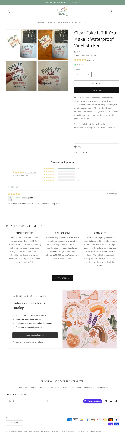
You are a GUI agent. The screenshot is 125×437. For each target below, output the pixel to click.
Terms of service (69, 431)
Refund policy (89, 387)
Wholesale (34, 387)
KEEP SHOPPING (62, 278)
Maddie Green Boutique (18, 431)
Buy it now (96, 90)
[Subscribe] (47, 401)
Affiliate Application (59, 387)
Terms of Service (75, 387)
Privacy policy (56, 431)
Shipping (77, 55)
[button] (8, 11)
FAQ (26, 387)
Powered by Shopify (32, 431)
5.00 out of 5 (30, 172)
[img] (14, 194)
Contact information (95, 431)
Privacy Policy (102, 387)
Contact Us (44, 387)
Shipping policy (81, 431)
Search (19, 387)
